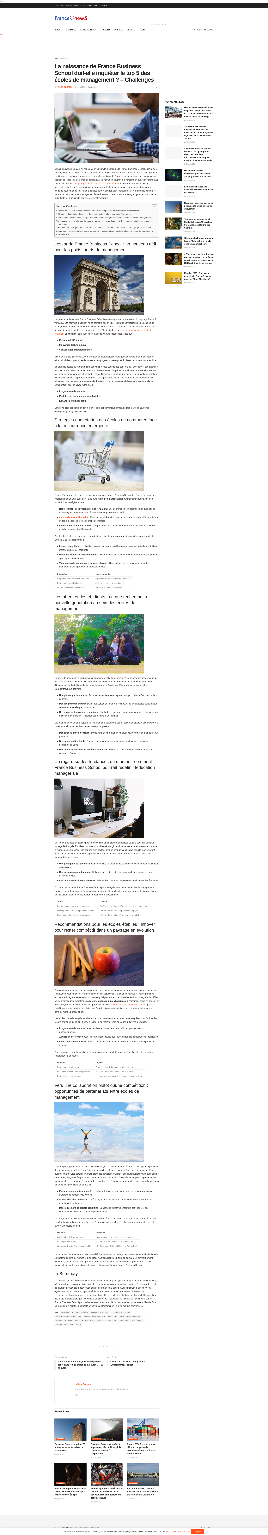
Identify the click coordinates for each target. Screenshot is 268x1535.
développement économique (68, 1316)
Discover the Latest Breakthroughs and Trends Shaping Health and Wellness (198, 173)
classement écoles (99, 1312)
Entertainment (89, 30)
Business (71, 30)
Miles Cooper (65, 87)
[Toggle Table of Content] (153, 206)
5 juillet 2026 (132, 1499)
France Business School (92, 1321)
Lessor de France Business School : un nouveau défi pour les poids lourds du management (98, 211)
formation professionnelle (67, 1321)
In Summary (63, 234)
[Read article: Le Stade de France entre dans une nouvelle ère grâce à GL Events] (173, 191)
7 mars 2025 (80, 87)
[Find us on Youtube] (209, 1527)
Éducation (112, 1316)
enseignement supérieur (131, 1316)
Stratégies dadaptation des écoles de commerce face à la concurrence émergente (94, 214)
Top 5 (78, 1325)
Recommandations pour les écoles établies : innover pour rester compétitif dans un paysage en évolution (104, 227)
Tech (142, 30)
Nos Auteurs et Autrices (69, 6)
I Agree (197, 1531)
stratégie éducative (64, 1325)
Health (106, 30)
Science (118, 30)
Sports (131, 30)
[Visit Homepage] (70, 18)
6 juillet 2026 (96, 1502)
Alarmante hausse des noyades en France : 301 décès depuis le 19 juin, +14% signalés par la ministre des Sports (198, 132)
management (137, 1321)
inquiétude (124, 1321)
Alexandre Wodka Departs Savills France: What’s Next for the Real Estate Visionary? (142, 1491)
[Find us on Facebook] (201, 1527)
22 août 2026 (96, 1457)
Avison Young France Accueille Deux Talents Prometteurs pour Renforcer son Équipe (70, 1491)
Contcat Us (103, 6)
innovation (111, 1321)
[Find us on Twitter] (205, 1527)
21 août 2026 (132, 1457)
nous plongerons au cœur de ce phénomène (95, 183)
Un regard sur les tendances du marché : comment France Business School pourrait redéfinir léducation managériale (104, 222)
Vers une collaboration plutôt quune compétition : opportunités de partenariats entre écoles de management (105, 231)
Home (56, 59)
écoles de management (94, 1316)
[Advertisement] (159, 15)
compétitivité (116, 1312)
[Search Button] (212, 29)
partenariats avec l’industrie (73, 517)
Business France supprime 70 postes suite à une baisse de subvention (69, 1447)
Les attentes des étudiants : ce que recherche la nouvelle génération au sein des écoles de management (104, 217)
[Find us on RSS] (213, 1527)
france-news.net (66, 1528)
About (56, 6)
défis (127, 1312)
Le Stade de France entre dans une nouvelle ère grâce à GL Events (198, 190)
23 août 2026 (60, 1454)
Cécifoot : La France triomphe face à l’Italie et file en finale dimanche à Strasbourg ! (198, 241)
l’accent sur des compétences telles (128, 1004)
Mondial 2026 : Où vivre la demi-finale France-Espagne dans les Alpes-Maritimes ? (197, 276)
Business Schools (80, 1312)
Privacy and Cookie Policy (177, 1531)
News (57, 30)
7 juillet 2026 (60, 1499)
